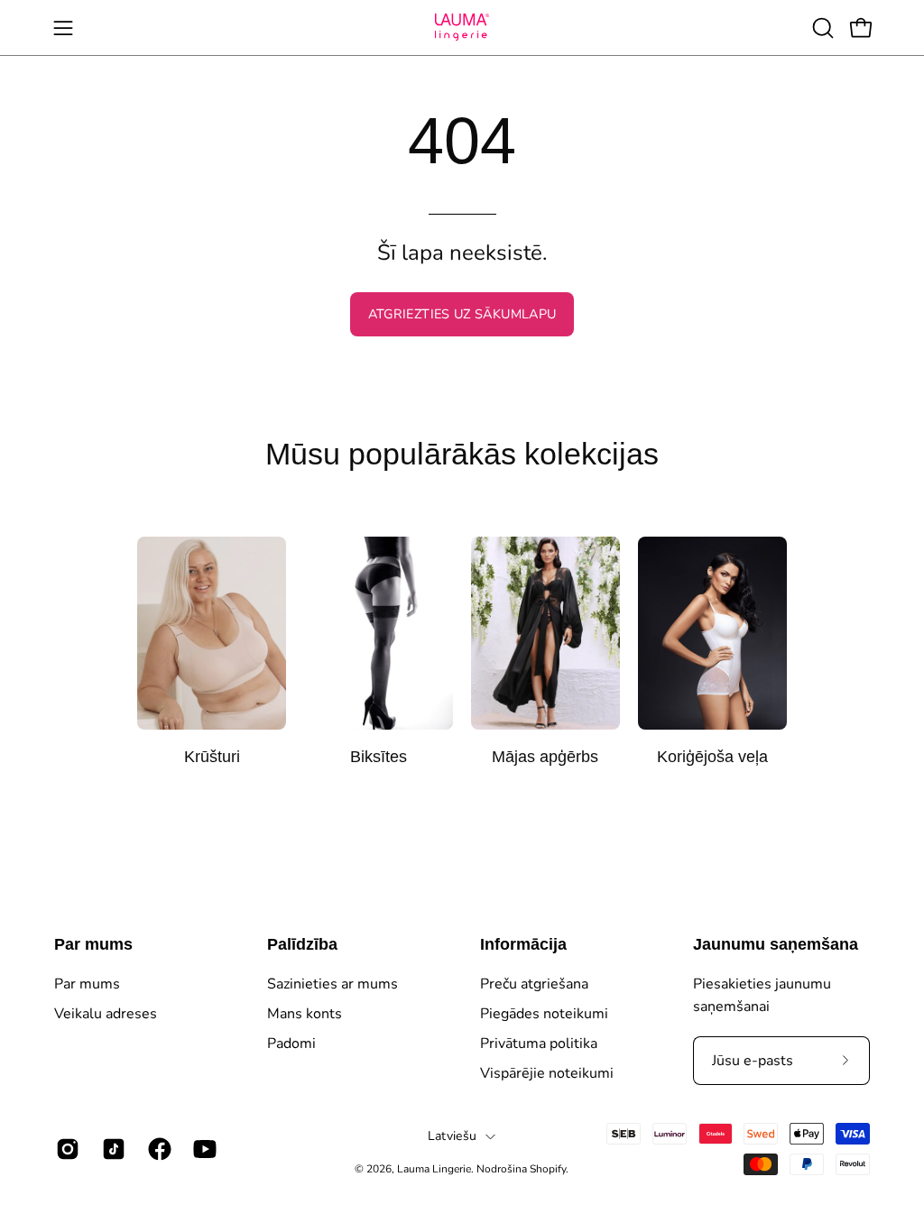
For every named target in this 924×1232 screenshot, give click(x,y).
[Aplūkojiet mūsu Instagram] (65, 1149)
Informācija (523, 944)
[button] (821, 28)
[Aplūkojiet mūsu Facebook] (157, 1149)
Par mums (93, 944)
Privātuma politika (538, 1043)
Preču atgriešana (534, 984)
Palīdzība (302, 944)
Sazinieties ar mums (332, 984)
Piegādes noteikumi (544, 1014)
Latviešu (452, 1136)
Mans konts (304, 1014)
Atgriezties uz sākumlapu (462, 314)
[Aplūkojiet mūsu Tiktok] (111, 1149)
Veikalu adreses (105, 1014)
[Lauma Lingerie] (462, 27)
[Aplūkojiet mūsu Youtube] (202, 1149)
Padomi (291, 1043)
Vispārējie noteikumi (547, 1073)
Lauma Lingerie (434, 1169)
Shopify (548, 1169)
